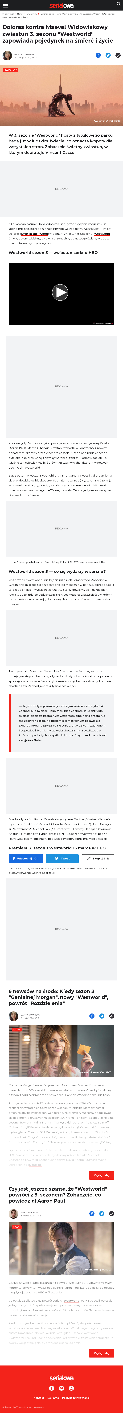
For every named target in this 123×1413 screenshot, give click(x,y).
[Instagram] (71, 1388)
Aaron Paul (17, 448)
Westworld (102, 233)
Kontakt (39, 1397)
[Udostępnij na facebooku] (98, 56)
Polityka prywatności (76, 1397)
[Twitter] (61, 1388)
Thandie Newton (50, 448)
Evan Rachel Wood (34, 233)
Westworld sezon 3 (43, 873)
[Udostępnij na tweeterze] (108, 56)
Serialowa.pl (8, 14)
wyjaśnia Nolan (31, 740)
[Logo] (61, 1377)
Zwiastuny (32, 14)
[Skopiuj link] (118, 56)
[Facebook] (52, 1388)
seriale (57, 868)
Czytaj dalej (101, 1175)
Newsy (20, 14)
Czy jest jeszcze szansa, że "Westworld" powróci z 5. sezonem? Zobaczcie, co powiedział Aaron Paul (58, 1195)
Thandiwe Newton (87, 868)
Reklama (53, 1397)
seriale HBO (69, 868)
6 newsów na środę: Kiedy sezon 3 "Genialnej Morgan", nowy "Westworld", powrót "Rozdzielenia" (58, 997)
